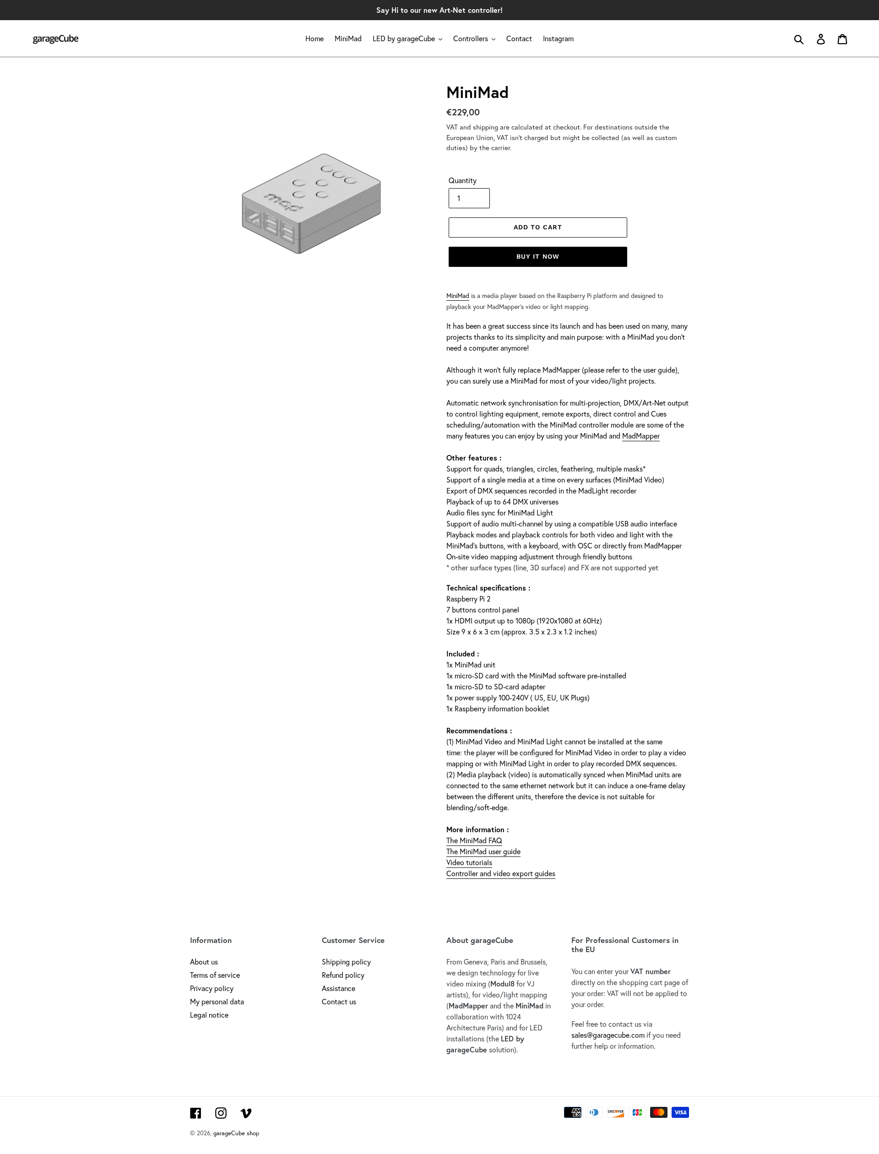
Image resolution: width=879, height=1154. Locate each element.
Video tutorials (469, 862)
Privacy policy (211, 988)
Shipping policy (346, 961)
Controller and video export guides (500, 873)
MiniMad (457, 295)
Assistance (338, 988)
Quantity (463, 180)
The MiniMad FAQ (474, 840)
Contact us (339, 1001)
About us (204, 961)
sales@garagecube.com (608, 1035)
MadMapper (641, 435)
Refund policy (343, 975)
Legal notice (209, 1014)
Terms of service (215, 975)
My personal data (217, 1001)
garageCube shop (236, 1133)
